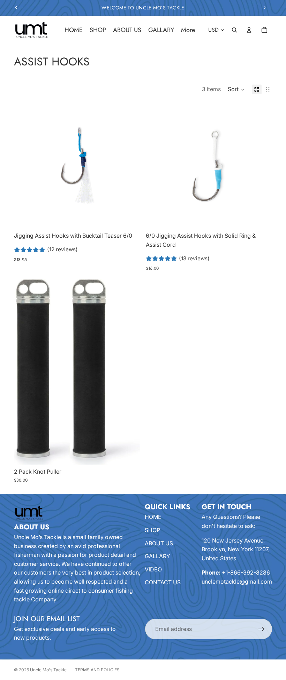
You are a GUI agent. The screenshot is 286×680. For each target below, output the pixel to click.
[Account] (249, 30)
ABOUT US (159, 543)
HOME (153, 516)
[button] (236, 89)
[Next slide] (264, 7)
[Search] (234, 30)
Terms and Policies (97, 669)
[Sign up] (261, 629)
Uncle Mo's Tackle (48, 669)
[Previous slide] (16, 7)
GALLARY (157, 556)
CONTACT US (163, 582)
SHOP (152, 530)
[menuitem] (188, 30)
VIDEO (153, 569)
